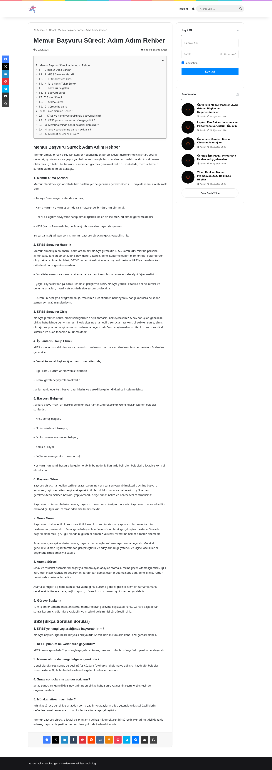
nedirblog (90, 763)
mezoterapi (34, 763)
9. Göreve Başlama (56, 106)
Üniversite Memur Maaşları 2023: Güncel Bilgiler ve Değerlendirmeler (217, 108)
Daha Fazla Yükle (210, 193)
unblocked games (51, 763)
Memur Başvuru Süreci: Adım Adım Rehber (65, 65)
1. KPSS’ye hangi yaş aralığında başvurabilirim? (72, 115)
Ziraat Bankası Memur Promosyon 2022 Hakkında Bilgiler (214, 176)
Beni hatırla (190, 62)
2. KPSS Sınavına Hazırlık (60, 74)
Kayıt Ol (210, 71)
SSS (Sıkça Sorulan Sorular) (56, 111)
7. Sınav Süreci (53, 97)
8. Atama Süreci (54, 101)
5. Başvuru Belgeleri (57, 88)
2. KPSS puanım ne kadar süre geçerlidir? (70, 120)
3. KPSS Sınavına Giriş (58, 78)
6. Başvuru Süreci (55, 92)
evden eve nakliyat (73, 763)
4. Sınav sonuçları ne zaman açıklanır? (68, 129)
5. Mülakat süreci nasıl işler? (62, 133)
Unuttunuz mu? (228, 54)
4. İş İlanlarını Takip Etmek (60, 83)
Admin (203, 116)
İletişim (183, 8)
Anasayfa (41, 29)
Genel (52, 29)
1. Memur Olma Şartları (57, 69)
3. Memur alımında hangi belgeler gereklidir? (72, 124)
